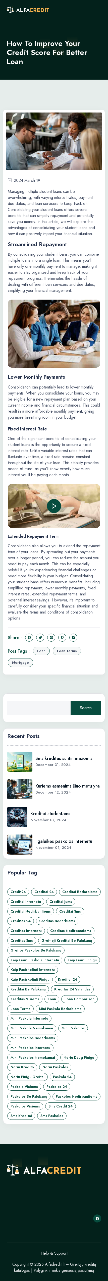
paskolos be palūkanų (29, 1096)
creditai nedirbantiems (31, 911)
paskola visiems (24, 1086)
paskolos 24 (56, 1086)
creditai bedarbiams (79, 891)
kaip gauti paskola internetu (35, 960)
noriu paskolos (55, 1067)
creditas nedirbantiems (70, 930)
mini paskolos (73, 1028)
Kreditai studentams (50, 814)
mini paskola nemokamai (32, 1028)
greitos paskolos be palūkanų (36, 950)
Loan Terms (67, 650)
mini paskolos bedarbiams (33, 1037)
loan (41, 650)
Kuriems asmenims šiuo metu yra (67, 786)
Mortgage (20, 662)
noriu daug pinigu (79, 1057)
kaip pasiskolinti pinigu (30, 979)
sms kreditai (21, 1115)
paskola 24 (62, 1076)
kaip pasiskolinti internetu (33, 969)
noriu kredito (22, 1067)
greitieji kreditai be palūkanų (66, 940)
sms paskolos (51, 1115)
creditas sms (22, 940)
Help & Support (54, 1253)
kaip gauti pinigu (82, 960)
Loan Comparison (79, 998)
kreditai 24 (67, 979)
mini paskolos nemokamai (33, 1057)
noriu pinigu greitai (27, 1076)
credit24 (18, 891)
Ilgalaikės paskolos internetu (63, 841)
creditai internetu (26, 901)
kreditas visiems (25, 998)
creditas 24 (21, 920)
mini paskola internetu (29, 1018)
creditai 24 (44, 891)
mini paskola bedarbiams (60, 1008)
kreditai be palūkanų (28, 989)
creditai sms (70, 911)
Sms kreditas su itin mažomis (63, 758)
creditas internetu (26, 930)
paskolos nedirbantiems (76, 1096)
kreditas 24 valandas (72, 989)
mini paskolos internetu (30, 1047)
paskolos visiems (25, 1106)
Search (86, 708)
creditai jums (60, 901)
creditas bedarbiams (57, 920)
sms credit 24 (60, 1106)
